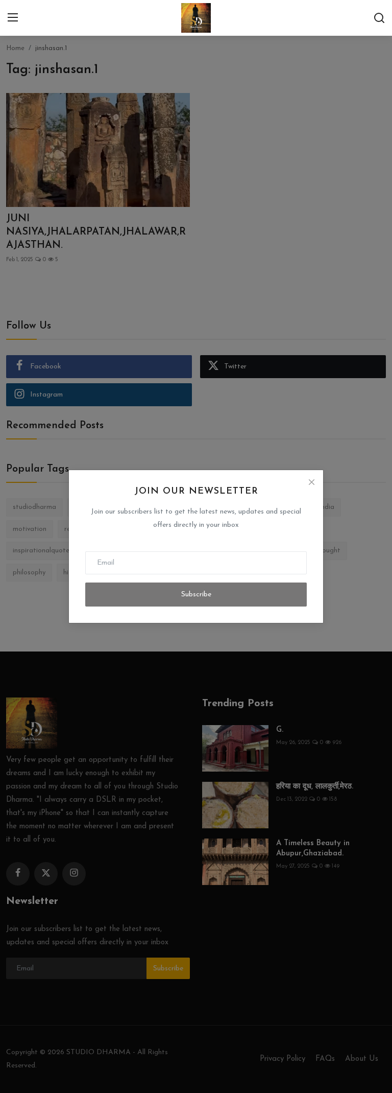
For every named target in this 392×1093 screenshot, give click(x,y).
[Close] (311, 482)
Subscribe (196, 594)
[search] (379, 18)
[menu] (13, 18)
